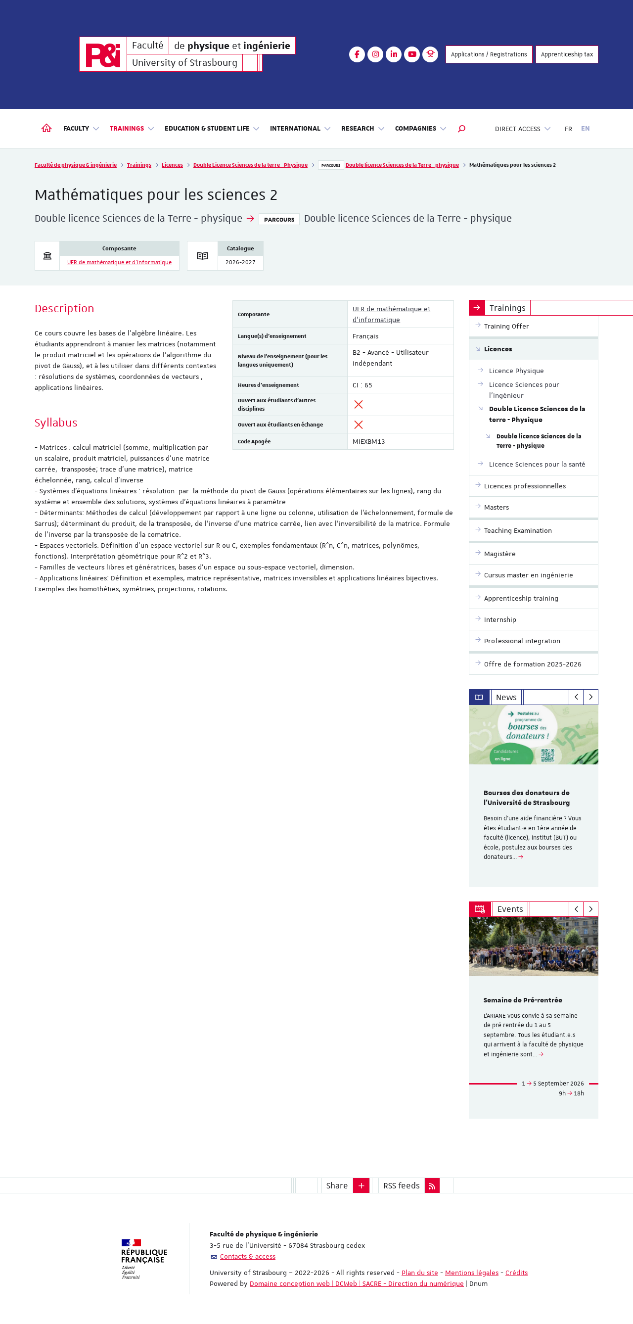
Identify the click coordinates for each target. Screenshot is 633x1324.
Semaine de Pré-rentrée (523, 1000)
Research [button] (357, 128)
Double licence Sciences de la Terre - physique (402, 164)
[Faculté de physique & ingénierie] (103, 54)
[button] (462, 128)
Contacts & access (247, 1256)
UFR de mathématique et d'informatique (119, 262)
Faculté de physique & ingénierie (76, 164)
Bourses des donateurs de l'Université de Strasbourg (527, 798)
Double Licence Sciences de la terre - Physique (250, 164)
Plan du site (420, 1272)
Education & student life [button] (207, 128)
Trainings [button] (127, 128)
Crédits (516, 1272)
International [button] (295, 128)
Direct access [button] (518, 128)
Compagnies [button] (415, 128)
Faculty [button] (76, 128)
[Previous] (576, 697)
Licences (172, 164)
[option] (534, 796)
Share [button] (337, 1185)
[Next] (590, 697)
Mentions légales (471, 1272)
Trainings (139, 164)
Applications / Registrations (489, 54)
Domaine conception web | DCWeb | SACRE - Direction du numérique (357, 1283)
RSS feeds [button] (401, 1185)
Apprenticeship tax (567, 54)
